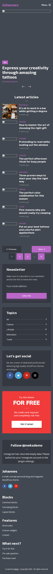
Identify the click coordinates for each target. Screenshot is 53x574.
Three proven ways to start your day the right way (33, 178)
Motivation (23, 105)
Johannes (10, 5)
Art (5, 62)
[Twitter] (18, 375)
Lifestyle (22, 122)
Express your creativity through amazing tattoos (25, 72)
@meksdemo (32, 445)
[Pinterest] (26, 375)
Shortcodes (7, 525)
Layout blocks (8, 512)
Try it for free (8, 548)
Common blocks (9, 502)
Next (40, 249)
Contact (5, 535)
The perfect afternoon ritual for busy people (33, 160)
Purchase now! (9, 558)
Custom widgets (9, 530)
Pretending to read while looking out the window (34, 143)
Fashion (22, 189)
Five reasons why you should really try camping (34, 211)
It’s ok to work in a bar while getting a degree (33, 110)
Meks (16, 569)
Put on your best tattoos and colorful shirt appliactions (34, 229)
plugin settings (26, 461)
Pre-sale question (10, 553)
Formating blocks (10, 507)
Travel (21, 207)
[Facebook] (10, 375)
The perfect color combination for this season (31, 195)
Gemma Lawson (11, 81)
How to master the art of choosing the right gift (34, 126)
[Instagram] (35, 375)
